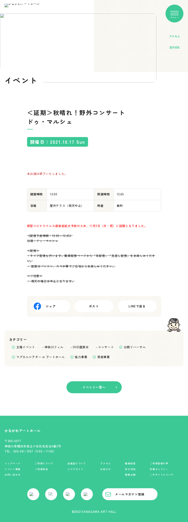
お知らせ (105, 469)
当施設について (76, 463)
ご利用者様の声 (159, 463)
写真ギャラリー (159, 469)
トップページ (13, 463)
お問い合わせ (13, 474)
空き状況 (130, 469)
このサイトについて (162, 474)
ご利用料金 (41, 469)
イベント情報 (13, 469)
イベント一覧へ (94, 387)
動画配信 (130, 463)
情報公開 (130, 474)
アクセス (105, 463)
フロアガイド (75, 469)
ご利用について (44, 463)
